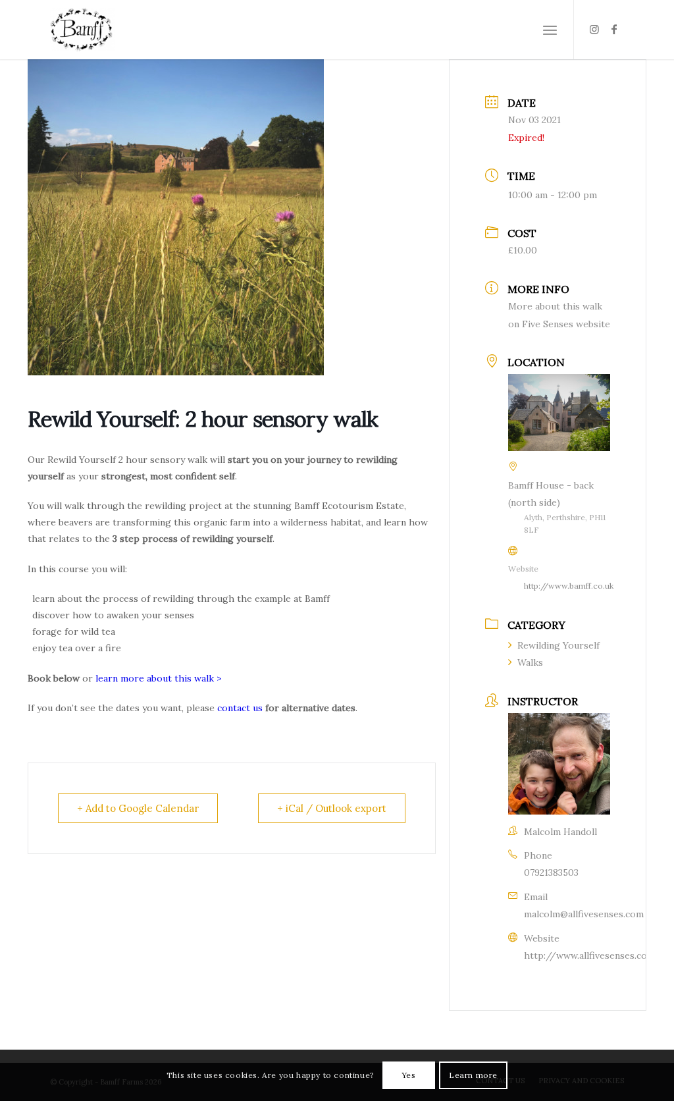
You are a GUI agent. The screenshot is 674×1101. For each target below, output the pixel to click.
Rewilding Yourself (558, 645)
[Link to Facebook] (614, 29)
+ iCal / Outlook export (331, 808)
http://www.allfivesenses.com (589, 955)
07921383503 (551, 872)
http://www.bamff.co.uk (568, 586)
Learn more (473, 1075)
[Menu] (550, 29)
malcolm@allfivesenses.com (584, 914)
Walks (530, 662)
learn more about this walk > (158, 678)
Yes (409, 1075)
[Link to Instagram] (594, 29)
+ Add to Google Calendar (138, 808)
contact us (240, 708)
